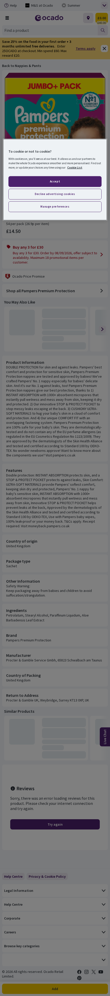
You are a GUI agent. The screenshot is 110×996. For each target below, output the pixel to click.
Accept (55, 181)
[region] (55, 180)
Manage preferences (54, 206)
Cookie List (74, 167)
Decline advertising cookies (55, 194)
